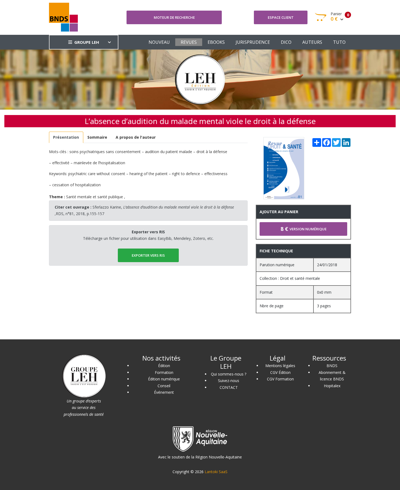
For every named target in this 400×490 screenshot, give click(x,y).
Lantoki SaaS (216, 471)
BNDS (332, 365)
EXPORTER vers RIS (148, 255)
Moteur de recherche (174, 17)
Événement (164, 392)
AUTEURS (312, 42)
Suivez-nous (228, 380)
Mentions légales (280, 365)
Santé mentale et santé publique (94, 196)
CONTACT (229, 387)
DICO (286, 42)
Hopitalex (332, 385)
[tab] (66, 137)
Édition (164, 365)
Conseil (164, 385)
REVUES (189, 42)
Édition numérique (164, 379)
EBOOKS (216, 42)
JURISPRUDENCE (253, 42)
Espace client (281, 17)
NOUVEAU (159, 42)
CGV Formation (280, 379)
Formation (164, 372)
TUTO (339, 42)
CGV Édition (280, 372)
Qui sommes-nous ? (228, 374)
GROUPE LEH (86, 42)
